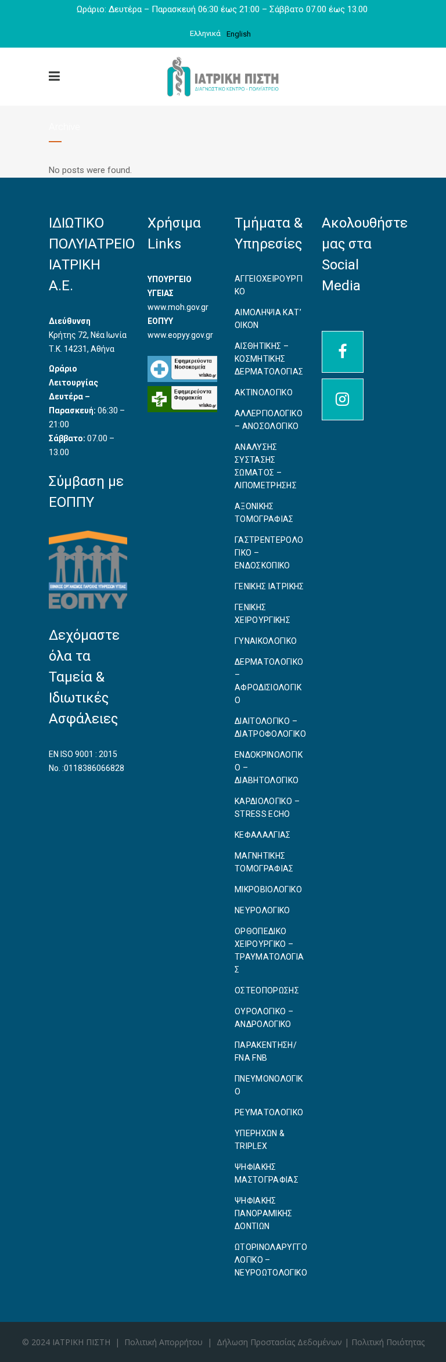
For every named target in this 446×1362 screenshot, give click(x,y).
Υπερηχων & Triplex (260, 1140)
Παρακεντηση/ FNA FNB (266, 1051)
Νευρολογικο (262, 910)
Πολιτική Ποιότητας (388, 1341)
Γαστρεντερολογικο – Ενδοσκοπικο (269, 552)
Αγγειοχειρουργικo (269, 285)
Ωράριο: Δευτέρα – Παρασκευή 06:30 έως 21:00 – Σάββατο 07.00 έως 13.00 (223, 9)
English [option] (238, 34)
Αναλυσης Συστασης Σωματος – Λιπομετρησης (266, 466)
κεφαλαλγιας (263, 834)
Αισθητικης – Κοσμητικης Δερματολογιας (269, 358)
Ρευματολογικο (269, 1112)
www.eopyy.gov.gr (180, 335)
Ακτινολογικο (264, 392)
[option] (239, 34)
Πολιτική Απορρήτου (163, 1341)
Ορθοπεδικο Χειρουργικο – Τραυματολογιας (269, 950)
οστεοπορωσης (267, 990)
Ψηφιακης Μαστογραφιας (266, 1173)
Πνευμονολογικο (269, 1085)
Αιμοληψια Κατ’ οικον (268, 319)
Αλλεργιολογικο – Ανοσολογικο (269, 420)
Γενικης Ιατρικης (269, 586)
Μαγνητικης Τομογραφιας (264, 862)
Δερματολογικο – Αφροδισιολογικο (269, 681)
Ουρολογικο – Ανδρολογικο (264, 1018)
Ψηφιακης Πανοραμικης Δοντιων (264, 1213)
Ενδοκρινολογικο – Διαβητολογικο (269, 767)
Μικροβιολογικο (268, 889)
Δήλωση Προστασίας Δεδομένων (280, 1341)
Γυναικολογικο (266, 641)
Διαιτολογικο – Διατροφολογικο (270, 727)
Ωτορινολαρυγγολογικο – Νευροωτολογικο (271, 1259)
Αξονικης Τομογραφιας (264, 513)
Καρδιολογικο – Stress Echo (267, 808)
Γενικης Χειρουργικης (262, 614)
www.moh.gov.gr (178, 307)
